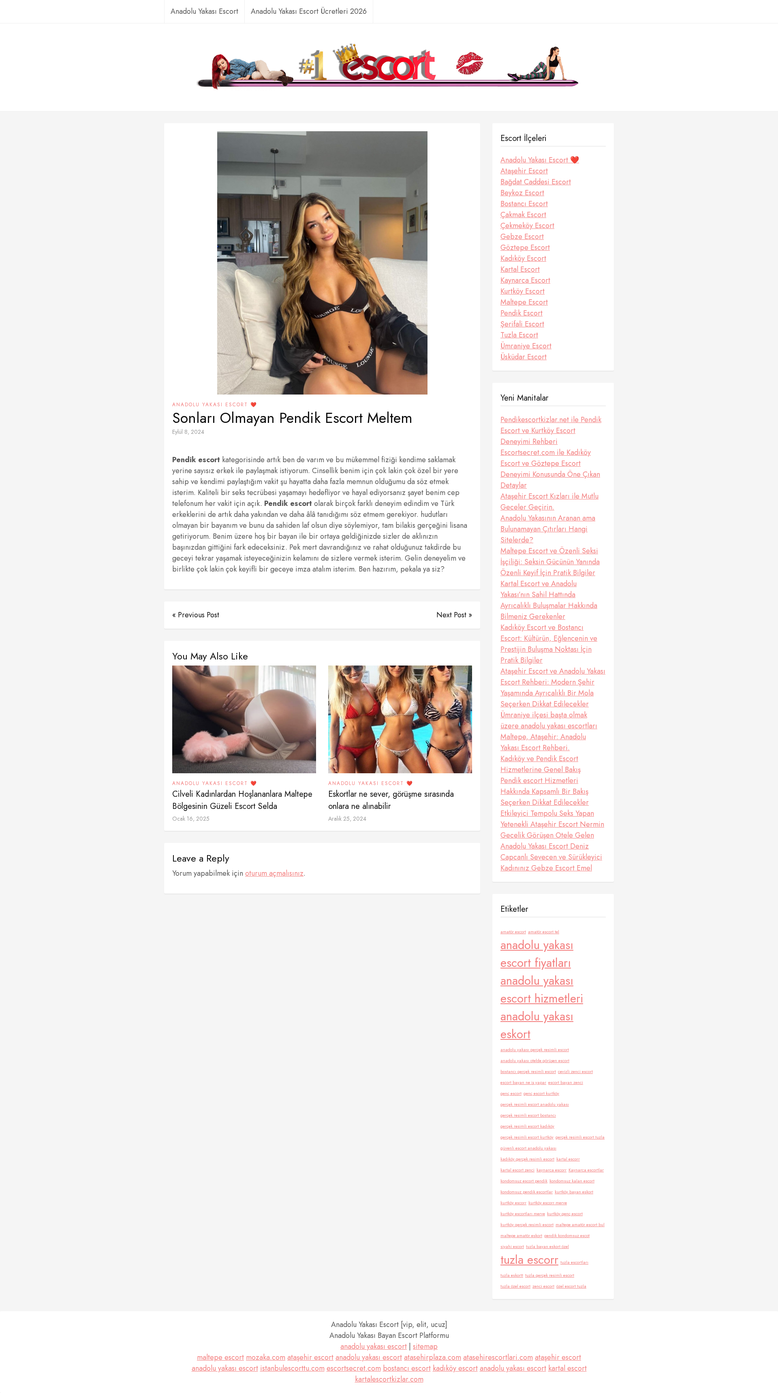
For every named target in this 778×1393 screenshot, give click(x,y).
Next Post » (454, 615)
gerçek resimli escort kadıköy (527, 1126)
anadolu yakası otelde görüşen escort (534, 1061)
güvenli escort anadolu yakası (528, 1148)
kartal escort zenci (517, 1170)
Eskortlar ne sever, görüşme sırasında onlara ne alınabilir (391, 800)
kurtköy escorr (513, 1203)
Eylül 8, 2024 (188, 432)
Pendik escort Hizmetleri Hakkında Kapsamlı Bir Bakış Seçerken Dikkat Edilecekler (544, 791)
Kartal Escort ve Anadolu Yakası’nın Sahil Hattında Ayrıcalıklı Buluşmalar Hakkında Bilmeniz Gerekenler (548, 600)
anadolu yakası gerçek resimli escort (534, 1050)
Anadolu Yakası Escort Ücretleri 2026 (309, 11)
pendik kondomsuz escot (567, 1236)
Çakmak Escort (523, 214)
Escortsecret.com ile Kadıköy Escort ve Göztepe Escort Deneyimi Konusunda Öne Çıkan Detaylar (550, 469)
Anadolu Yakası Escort (204, 11)
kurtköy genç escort (565, 1214)
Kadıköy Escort (523, 258)
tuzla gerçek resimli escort (549, 1275)
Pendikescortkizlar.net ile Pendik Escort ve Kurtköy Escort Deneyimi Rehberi (550, 430)
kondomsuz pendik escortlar (526, 1192)
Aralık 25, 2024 (347, 819)
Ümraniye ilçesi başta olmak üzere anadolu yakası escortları (548, 720)
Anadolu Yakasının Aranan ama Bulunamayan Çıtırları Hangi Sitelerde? (547, 529)
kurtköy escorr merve (547, 1203)
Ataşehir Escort (524, 171)
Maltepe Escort (524, 302)
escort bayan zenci (565, 1082)
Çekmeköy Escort (527, 225)
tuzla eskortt (511, 1275)
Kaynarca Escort (525, 280)
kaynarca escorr (551, 1170)
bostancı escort (407, 1368)
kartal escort (567, 1368)
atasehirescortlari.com (498, 1357)
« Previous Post (195, 615)
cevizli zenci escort (575, 1072)
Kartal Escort (520, 269)
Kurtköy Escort (522, 291)
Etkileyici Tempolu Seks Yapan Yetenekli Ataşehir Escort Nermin (552, 819)
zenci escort (543, 1286)
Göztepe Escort (525, 247)
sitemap (425, 1346)
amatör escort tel (543, 932)
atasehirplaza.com (432, 1357)
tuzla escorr (529, 1259)
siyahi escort (512, 1247)
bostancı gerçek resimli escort (528, 1072)
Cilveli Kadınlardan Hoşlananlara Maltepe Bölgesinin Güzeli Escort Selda (242, 800)
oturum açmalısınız (274, 873)
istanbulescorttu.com (292, 1368)
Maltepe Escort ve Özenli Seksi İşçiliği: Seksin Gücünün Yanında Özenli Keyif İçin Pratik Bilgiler (550, 562)
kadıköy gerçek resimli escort (527, 1159)
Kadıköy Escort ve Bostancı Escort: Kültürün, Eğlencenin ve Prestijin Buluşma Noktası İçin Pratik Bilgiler (548, 644)
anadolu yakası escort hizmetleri (541, 989)
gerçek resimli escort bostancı (528, 1115)
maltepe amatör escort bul (580, 1225)
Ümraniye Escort (525, 346)
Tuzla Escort (519, 335)
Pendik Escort (521, 313)
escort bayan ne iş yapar (523, 1082)
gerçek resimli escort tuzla (580, 1137)
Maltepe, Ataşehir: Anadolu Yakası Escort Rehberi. (543, 742)
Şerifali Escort (522, 324)
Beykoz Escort (522, 193)
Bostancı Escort (524, 203)
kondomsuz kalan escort (571, 1181)
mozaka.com (265, 1357)
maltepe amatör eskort (521, 1236)
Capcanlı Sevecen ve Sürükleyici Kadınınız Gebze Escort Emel (551, 862)
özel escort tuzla (571, 1286)
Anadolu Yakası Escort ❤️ (214, 404)
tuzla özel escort (515, 1286)
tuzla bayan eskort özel (547, 1247)
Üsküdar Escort (523, 357)
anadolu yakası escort (373, 1346)
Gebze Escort (522, 236)
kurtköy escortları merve (522, 1214)
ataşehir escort (310, 1357)
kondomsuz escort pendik (523, 1181)
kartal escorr (568, 1159)
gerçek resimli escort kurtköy (527, 1137)
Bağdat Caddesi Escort (535, 182)
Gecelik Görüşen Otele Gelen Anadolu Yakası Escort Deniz (547, 840)
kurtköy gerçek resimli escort (527, 1225)
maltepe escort (220, 1357)
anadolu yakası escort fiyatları (536, 953)
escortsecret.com (354, 1368)
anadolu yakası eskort (536, 1025)
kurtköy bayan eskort (574, 1192)
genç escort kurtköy (541, 1093)
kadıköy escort (455, 1368)
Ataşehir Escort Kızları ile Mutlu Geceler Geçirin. (549, 501)
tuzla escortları (574, 1262)
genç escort (511, 1093)
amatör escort (513, 932)
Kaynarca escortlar (586, 1170)
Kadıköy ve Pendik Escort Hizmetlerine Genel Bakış (540, 764)
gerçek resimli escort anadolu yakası (534, 1104)
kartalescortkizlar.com (389, 1379)
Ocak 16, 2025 (190, 819)
